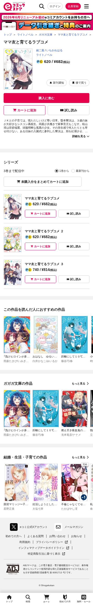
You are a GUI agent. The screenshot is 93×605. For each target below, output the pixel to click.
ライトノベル (44, 54)
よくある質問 (35, 536)
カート (46, 602)
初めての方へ (13, 536)
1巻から (64, 170)
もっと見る (78, 383)
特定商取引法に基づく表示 (46, 554)
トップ (9, 601)
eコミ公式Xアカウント (30, 527)
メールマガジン (73, 527)
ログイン (55, 6)
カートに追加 (26, 110)
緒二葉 (40, 50)
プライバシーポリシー (52, 542)
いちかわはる (54, 50)
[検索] (42, 6)
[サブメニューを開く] (86, 6)
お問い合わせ (57, 536)
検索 (28, 601)
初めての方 (65, 601)
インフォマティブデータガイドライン (41, 548)
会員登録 (73, 6)
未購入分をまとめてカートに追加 (45, 181)
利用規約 (24, 542)
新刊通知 (58, 82)
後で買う (81, 82)
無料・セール (84, 601)
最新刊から (82, 170)
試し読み (71, 110)
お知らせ (76, 536)
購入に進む (46, 98)
